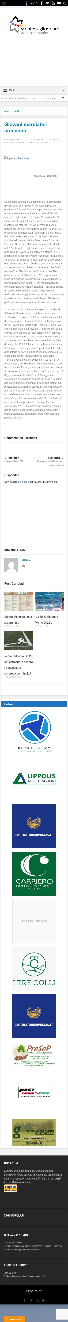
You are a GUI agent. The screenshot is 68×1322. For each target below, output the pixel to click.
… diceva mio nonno (13, 1242)
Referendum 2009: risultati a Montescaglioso (50, 461)
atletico (26, 560)
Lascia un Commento (14, 142)
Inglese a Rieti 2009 (13, 459)
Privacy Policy (34, 1291)
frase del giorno (10, 1272)
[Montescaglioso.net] (34, 24)
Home (6, 111)
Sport (16, 111)
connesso (23, 481)
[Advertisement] (34, 58)
